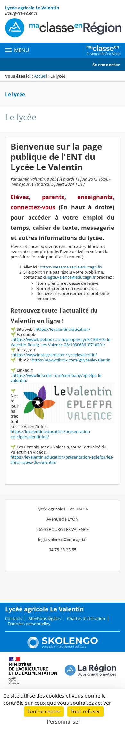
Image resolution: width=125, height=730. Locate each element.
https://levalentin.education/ (63, 329)
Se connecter (106, 64)
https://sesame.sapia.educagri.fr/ (71, 267)
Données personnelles (29, 623)
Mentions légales (45, 618)
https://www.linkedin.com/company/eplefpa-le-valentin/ (57, 377)
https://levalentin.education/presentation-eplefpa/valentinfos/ (51, 434)
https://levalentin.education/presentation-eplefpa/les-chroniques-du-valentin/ (62, 459)
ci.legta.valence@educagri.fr (69, 277)
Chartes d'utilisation (86, 618)
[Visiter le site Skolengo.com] (62, 647)
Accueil (40, 76)
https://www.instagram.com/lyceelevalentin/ (55, 355)
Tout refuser (85, 711)
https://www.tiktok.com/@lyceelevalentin (71, 360)
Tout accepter (44, 711)
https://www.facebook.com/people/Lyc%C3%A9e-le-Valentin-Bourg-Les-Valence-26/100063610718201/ (61, 342)
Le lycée (15, 94)
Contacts (13, 618)
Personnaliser (63, 721)
